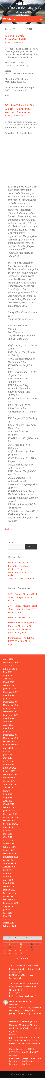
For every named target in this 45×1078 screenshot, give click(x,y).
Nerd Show (22, 3)
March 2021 (8, 682)
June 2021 (7, 672)
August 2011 (8, 906)
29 (10, 953)
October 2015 (9, 741)
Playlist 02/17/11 (24, 618)
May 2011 (7, 916)
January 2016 (9, 731)
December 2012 (10, 853)
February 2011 (9, 926)
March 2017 (8, 718)
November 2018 (10, 705)
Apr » (25, 958)
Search (11, 542)
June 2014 (7, 794)
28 (4, 953)
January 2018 (9, 708)
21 (4, 950)
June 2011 (7, 913)
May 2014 (7, 797)
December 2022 (10, 662)
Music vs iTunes (15, 569)
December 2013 (10, 814)
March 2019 (8, 695)
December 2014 (10, 774)
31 (21, 953)
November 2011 (10, 896)
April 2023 (8, 659)
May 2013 (7, 837)
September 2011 (10, 903)
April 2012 (8, 880)
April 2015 (8, 761)
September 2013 (10, 824)
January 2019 (9, 698)
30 (16, 953)
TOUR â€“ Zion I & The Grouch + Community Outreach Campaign (19, 109)
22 (10, 950)
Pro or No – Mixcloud (18, 566)
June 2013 (7, 834)
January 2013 (9, 850)
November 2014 (10, 778)
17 (21, 947)
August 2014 (9, 787)
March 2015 (8, 764)
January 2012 (9, 890)
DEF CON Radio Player (18, 562)
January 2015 (9, 771)
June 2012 (7, 873)
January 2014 (9, 811)
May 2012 (7, 876)
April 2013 (8, 840)
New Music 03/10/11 (30, 1052)
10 (21, 944)
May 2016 (7, 722)
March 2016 (8, 728)
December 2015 (10, 735)
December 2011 (10, 893)
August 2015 (9, 748)
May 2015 (7, 758)
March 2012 (8, 883)
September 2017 (10, 715)
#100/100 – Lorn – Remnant (21, 578)
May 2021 (7, 675)
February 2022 (10, 669)
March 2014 (8, 804)
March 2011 (8, 923)
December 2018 (10, 702)
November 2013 (10, 817)
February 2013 (9, 847)
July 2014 (7, 791)
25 (26, 950)
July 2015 (7, 751)
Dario (10, 618)
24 (21, 950)
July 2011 (7, 909)
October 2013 (9, 820)
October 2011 (9, 900)
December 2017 (10, 712)
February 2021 (9, 685)
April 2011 (7, 919)
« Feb (19, 958)
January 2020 (9, 689)
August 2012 (9, 867)
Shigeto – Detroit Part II (29, 969)
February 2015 (9, 768)
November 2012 (10, 857)
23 (15, 950)
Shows (10, 96)
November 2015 (10, 738)
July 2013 (7, 830)
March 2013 (8, 844)
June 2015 (7, 755)
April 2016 (8, 725)
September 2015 (10, 745)
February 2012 (9, 886)
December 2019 (10, 692)
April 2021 (8, 679)
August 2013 (9, 827)
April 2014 (8, 801)
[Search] (41, 19)
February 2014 (9, 807)
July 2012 (7, 870)
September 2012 (10, 863)
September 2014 (10, 784)
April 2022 (8, 665)
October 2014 (9, 781)
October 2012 (9, 860)
